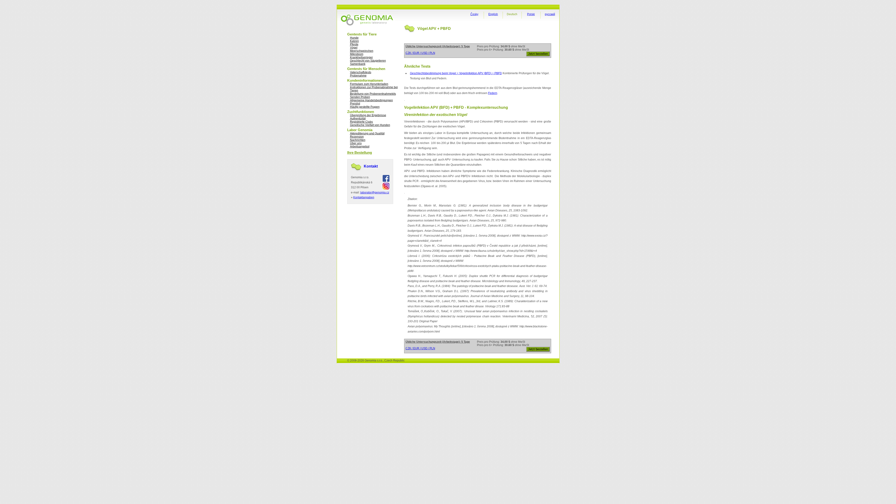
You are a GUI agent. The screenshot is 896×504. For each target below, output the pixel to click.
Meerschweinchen (361, 50)
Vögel (353, 47)
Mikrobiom (356, 54)
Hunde (354, 37)
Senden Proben (360, 97)
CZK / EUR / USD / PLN (420, 53)
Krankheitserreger (361, 57)
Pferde (354, 44)
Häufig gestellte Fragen (365, 106)
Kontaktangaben (363, 197)
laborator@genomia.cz (374, 192)
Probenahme (358, 75)
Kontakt (371, 166)
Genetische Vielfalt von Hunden (370, 125)
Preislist (355, 103)
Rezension (357, 136)
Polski (531, 14)
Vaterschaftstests (360, 72)
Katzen (354, 41)
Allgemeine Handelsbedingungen (371, 100)
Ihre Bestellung (359, 152)
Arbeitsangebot (359, 146)
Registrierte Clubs (361, 121)
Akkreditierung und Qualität (367, 133)
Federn (492, 93)
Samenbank (357, 64)
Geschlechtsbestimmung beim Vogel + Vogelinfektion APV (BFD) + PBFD (456, 73)
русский (550, 14)
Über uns (356, 143)
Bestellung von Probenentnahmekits (373, 93)
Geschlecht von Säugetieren (368, 60)
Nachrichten (357, 140)
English (493, 14)
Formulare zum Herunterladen (369, 84)
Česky (474, 14)
